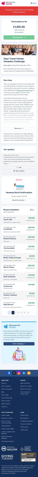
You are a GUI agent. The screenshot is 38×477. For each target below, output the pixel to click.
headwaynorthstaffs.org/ (25, 90)
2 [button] (15, 313)
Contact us (4, 406)
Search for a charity (26, 386)
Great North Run (6, 426)
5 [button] (24, 313)
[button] (19, 128)
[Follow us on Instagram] (19, 374)
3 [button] (18, 313)
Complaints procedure (26, 421)
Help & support (5, 403)
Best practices (24, 418)
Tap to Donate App (6, 398)
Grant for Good (5, 400)
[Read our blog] (29, 374)
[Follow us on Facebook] (9, 374)
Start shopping (18, 344)
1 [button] (13, 313)
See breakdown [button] (19, 32)
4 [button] (21, 313)
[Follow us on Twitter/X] (14, 374)
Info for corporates (6, 389)
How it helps (5, 395)
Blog (2, 392)
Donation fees (24, 415)
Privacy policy (24, 427)
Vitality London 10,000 (7, 429)
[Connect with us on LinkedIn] (24, 374)
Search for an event (7, 418)
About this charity (18, 200)
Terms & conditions (25, 424)
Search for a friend (25, 389)
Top (33, 209)
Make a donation (25, 383)
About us (3, 383)
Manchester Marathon (7, 441)
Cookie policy (24, 430)
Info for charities (6, 386)
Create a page (5, 415)
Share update (20, 171)
